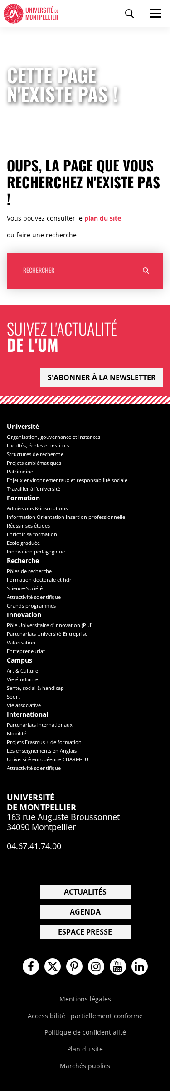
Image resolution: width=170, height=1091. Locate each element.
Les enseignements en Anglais (42, 750)
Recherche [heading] (23, 561)
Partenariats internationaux (40, 724)
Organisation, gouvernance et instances (53, 436)
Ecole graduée (23, 542)
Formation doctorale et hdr (39, 579)
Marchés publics (85, 1065)
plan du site (102, 218)
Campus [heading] (19, 660)
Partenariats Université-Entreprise (47, 633)
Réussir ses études (28, 525)
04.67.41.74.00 (34, 845)
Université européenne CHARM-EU (47, 759)
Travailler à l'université (33, 488)
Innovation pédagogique (36, 551)
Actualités (85, 892)
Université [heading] (23, 427)
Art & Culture (22, 670)
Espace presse (85, 932)
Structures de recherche (35, 454)
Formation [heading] (23, 498)
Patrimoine (20, 471)
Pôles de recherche (29, 571)
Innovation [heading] (24, 615)
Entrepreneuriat (26, 651)
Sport (13, 696)
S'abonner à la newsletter (102, 377)
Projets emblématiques (34, 462)
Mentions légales (85, 999)
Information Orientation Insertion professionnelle (66, 516)
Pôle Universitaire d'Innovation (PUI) (49, 625)
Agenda (85, 912)
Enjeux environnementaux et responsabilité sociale (67, 480)
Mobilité (16, 733)
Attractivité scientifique (34, 596)
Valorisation (21, 642)
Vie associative (24, 705)
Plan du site (85, 1049)
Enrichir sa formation (32, 534)
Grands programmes (31, 605)
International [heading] (27, 715)
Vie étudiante (22, 679)
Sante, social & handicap (35, 687)
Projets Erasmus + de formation (44, 742)
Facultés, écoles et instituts (38, 445)
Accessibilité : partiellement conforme (85, 1015)
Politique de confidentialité (85, 1032)
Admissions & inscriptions (37, 508)
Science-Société (25, 588)
